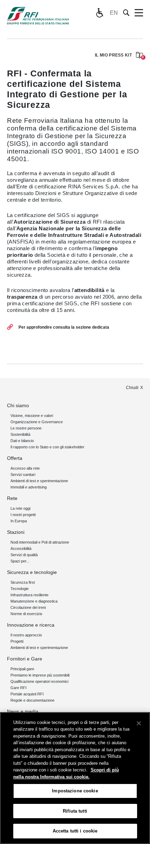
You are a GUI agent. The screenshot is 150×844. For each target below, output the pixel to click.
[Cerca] (126, 12)
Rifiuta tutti (75, 811)
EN (114, 13)
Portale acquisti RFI (27, 694)
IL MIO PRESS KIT (119, 56)
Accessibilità (20, 548)
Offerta (14, 458)
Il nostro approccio (26, 635)
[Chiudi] (139, 723)
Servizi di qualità (24, 555)
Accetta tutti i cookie (75, 831)
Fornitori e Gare (24, 659)
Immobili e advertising (28, 487)
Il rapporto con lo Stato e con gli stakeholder (47, 447)
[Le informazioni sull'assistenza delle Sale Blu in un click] (99, 13)
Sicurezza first (22, 582)
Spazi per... (19, 561)
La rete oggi (20, 508)
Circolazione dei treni (28, 607)
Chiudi (132, 387)
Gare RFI (18, 688)
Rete (12, 498)
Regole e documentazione (32, 700)
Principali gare (22, 669)
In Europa (18, 521)
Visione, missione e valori (31, 415)
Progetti (16, 641)
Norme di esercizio (26, 614)
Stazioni (15, 532)
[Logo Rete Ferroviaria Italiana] (38, 15)
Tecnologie (19, 589)
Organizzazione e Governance (36, 422)
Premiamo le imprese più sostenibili (39, 675)
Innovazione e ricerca (30, 625)
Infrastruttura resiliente (29, 595)
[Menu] (139, 13)
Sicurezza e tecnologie (32, 572)
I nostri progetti (23, 515)
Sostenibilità (20, 434)
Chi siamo (18, 405)
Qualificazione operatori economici (39, 681)
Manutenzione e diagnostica (34, 601)
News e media (22, 711)
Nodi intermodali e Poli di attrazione (39, 542)
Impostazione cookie (75, 790)
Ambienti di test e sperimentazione (39, 481)
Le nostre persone (26, 428)
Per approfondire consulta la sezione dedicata (63, 327)
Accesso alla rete (25, 468)
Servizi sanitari (22, 474)
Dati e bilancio (22, 441)
